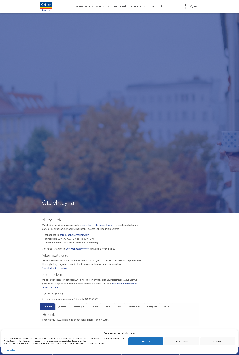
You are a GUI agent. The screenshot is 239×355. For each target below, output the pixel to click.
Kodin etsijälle (83, 6)
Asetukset (217, 341)
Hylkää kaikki (182, 341)
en (186, 8)
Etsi (196, 6)
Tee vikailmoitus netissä (54, 268)
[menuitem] (84, 6)
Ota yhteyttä (155, 6)
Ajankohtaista (138, 6)
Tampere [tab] (152, 306)
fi (186, 4)
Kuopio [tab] (94, 306)
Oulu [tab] (119, 306)
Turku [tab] (167, 306)
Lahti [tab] (107, 306)
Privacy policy (9, 350)
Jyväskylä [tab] (79, 306)
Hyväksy (146, 341)
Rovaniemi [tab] (134, 306)
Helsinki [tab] (47, 306)
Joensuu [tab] (62, 306)
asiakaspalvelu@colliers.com (74, 234)
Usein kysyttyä (119, 6)
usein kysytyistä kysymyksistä (97, 224)
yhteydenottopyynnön (78, 248)
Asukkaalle (101, 6)
